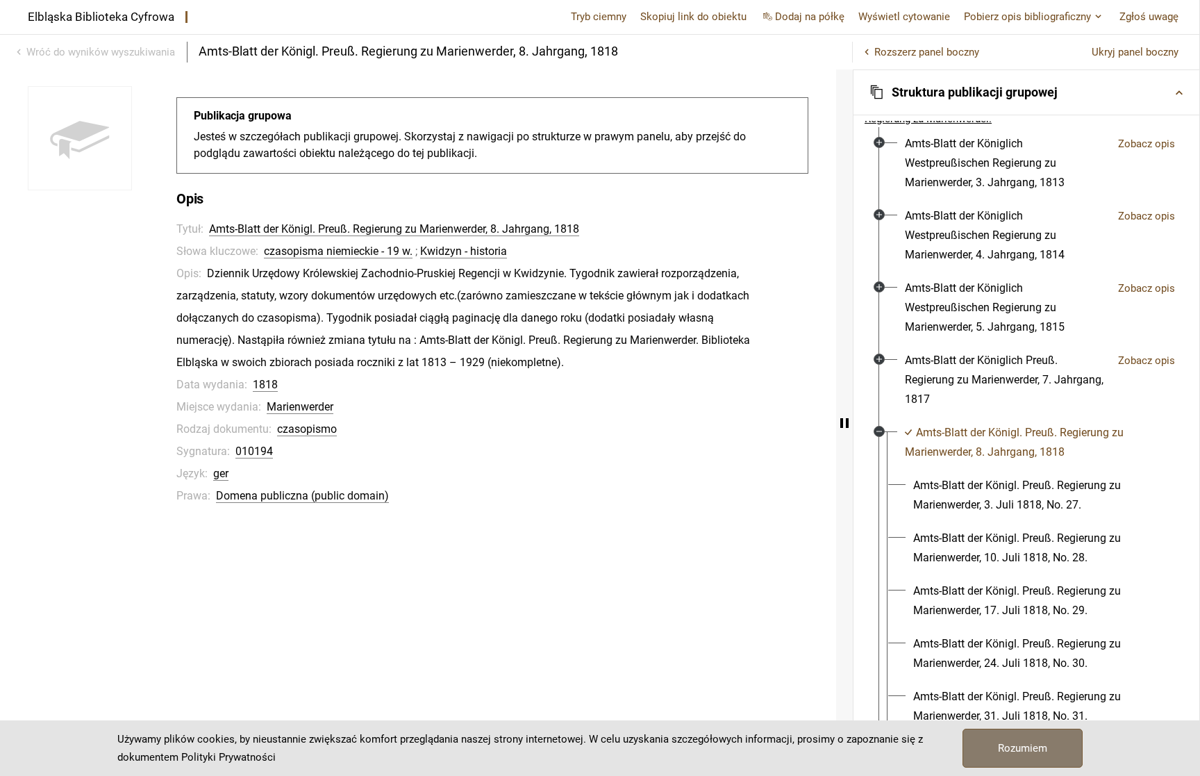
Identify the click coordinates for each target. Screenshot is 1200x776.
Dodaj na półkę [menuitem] (809, 16)
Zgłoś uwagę (1148, 16)
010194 (254, 451)
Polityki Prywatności (228, 757)
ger (220, 473)
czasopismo (307, 429)
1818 (265, 384)
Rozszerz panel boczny (926, 52)
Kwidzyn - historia (463, 251)
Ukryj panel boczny (1135, 52)
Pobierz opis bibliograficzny (1027, 16)
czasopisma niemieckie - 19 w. (338, 251)
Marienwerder (300, 406)
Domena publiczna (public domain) (302, 495)
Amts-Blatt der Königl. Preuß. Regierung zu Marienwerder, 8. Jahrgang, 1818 (394, 229)
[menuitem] (1006, 163)
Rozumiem (1022, 748)
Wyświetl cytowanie (904, 16)
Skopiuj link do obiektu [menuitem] (693, 16)
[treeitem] (1026, 163)
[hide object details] (844, 422)
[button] (1026, 92)
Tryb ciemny (598, 16)
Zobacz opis (1146, 144)
